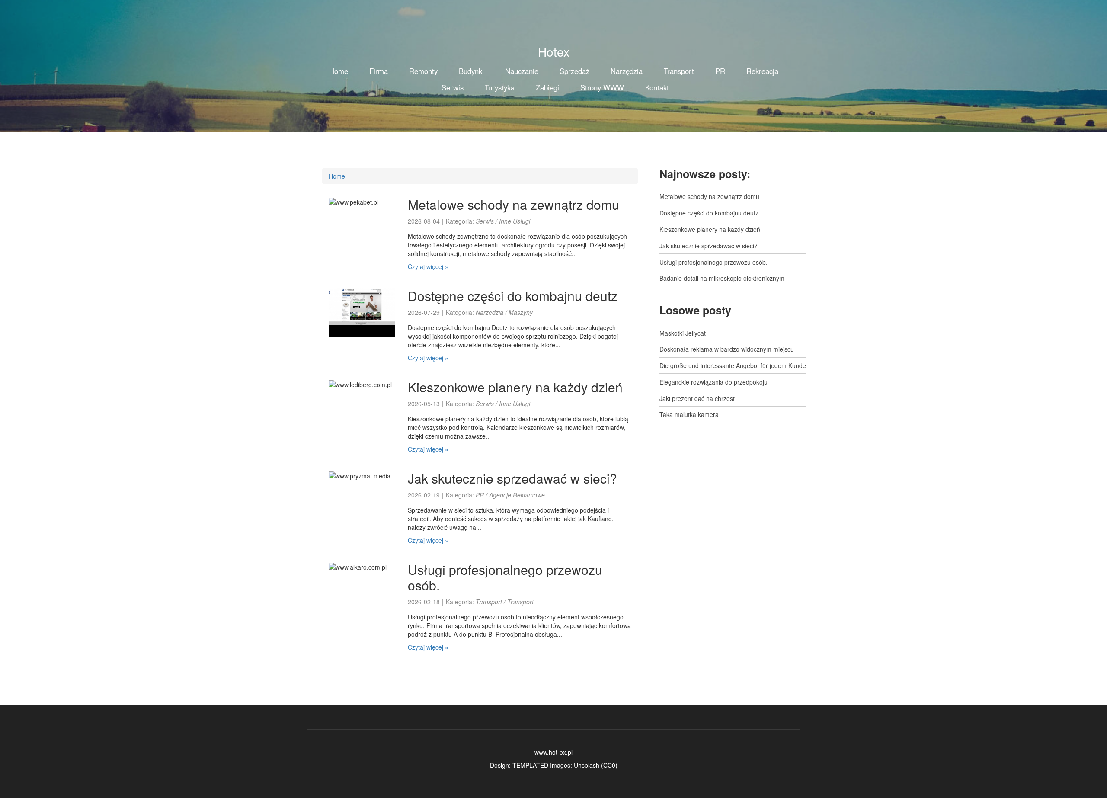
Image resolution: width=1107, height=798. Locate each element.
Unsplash (586, 765)
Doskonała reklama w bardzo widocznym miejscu (726, 349)
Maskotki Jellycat (682, 333)
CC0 (609, 765)
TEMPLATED (530, 765)
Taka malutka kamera (689, 414)
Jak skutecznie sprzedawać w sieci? (512, 478)
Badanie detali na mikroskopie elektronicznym (721, 278)
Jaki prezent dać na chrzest (697, 398)
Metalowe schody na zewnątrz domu (513, 204)
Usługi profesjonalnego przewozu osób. (505, 577)
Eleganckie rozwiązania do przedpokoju (713, 382)
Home (337, 176)
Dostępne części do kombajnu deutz (512, 295)
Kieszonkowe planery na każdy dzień (515, 387)
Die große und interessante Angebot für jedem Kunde (732, 365)
